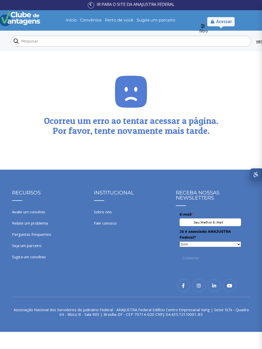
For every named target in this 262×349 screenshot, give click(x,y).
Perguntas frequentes (31, 234)
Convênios (91, 20)
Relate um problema (30, 223)
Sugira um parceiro (156, 20)
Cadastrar (190, 258)
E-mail (186, 214)
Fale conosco (105, 223)
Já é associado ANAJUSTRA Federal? (205, 234)
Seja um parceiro (26, 245)
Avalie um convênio (28, 211)
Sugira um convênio (29, 256)
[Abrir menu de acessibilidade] (256, 174)
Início (71, 20)
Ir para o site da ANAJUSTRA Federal (135, 4)
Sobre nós (103, 211)
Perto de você (119, 20)
